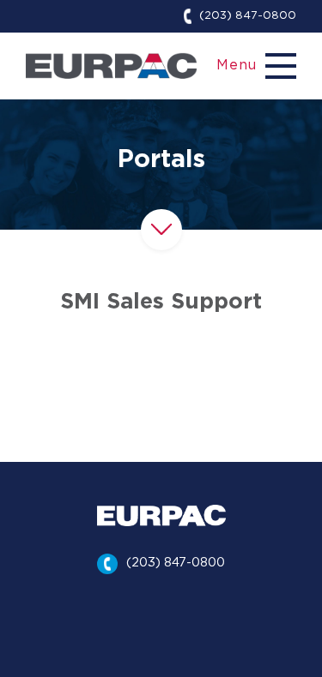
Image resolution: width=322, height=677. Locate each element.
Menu (236, 65)
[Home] (111, 65)
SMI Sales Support (161, 302)
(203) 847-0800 (247, 15)
